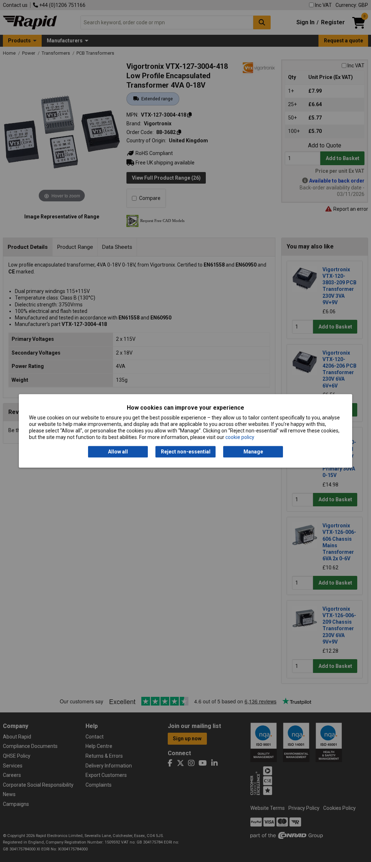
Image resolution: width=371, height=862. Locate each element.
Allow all (118, 452)
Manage (253, 452)
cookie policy (239, 437)
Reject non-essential (185, 452)
